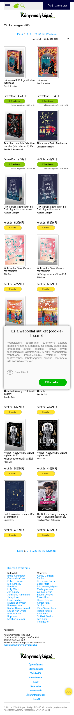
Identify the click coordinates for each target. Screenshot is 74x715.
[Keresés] (22, 5)
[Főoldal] (16, 5)
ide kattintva (15, 361)
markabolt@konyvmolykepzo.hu (20, 645)
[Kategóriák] (68, 691)
